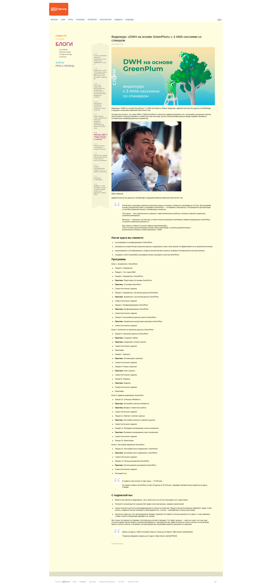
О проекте (58, 581)
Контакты (121, 581)
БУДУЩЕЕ (130, 20)
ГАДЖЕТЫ (118, 20)
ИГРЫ (70, 20)
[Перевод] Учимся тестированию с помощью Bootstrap (100, 147)
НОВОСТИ (61, 36)
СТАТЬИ (60, 39)
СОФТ (63, 20)
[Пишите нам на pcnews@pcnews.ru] (215, 582)
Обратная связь (133, 581)
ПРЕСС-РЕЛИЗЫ (65, 66)
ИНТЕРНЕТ (92, 20)
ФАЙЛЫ (60, 62)
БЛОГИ (64, 44)
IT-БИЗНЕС (80, 20)
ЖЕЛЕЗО (54, 20)
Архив (75, 581)
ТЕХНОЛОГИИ (105, 20)
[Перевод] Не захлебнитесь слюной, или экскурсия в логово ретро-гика (99, 107)
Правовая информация (107, 581)
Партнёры (92, 581)
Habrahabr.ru (118, 544)
